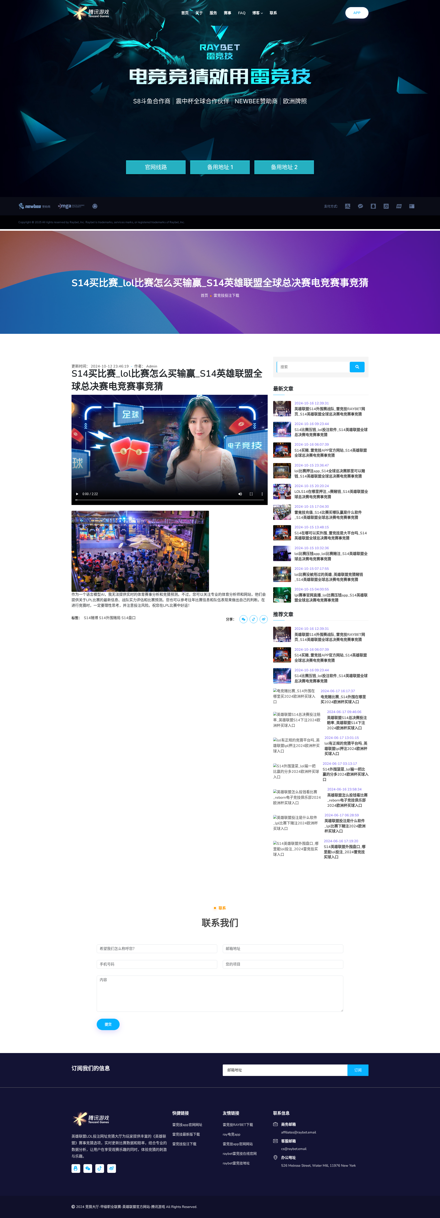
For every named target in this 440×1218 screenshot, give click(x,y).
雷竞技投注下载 (184, 1144)
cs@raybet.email (293, 1149)
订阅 (358, 1070)
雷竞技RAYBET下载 (238, 1124)
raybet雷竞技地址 (236, 1163)
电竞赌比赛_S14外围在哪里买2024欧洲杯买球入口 (343, 699)
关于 (199, 13)
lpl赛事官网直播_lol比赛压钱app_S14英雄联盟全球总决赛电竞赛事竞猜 (331, 598)
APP (356, 13)
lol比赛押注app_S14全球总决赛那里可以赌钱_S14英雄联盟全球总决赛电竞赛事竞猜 (329, 474)
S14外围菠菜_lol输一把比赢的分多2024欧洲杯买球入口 (345, 774)
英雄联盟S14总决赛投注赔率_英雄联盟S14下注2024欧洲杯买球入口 (347, 723)
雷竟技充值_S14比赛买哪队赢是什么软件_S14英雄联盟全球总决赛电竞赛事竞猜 (328, 515)
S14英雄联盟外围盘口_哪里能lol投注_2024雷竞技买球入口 (345, 852)
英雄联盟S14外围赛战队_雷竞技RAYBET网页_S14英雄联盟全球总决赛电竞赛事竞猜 (329, 411)
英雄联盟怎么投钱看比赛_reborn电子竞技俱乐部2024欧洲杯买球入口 (347, 800)
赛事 (227, 13)
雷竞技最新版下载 (186, 1134)
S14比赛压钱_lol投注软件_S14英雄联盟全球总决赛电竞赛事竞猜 (331, 432)
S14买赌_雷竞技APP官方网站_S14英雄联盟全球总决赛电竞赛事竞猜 (330, 453)
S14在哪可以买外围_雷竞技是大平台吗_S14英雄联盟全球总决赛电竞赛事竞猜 (330, 536)
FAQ (241, 13)
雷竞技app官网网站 (238, 1144)
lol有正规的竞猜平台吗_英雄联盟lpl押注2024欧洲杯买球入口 (345, 748)
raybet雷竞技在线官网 (240, 1153)
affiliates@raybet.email (298, 1132)
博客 (256, 13)
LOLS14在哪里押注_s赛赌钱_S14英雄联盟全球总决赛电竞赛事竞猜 (331, 494)
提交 (108, 1024)
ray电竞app (231, 1134)
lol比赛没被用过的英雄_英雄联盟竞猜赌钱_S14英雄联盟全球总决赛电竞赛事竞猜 (328, 577)
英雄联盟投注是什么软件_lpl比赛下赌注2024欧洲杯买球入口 (345, 826)
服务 (213, 13)
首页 (185, 13)
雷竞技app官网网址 (187, 1124)
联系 (273, 13)
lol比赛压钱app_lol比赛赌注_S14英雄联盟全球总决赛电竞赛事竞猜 (331, 556)
